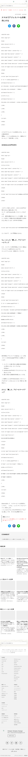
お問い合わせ (11, 735)
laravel (3, 697)
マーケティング (4, 704)
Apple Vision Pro (5, 686)
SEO (2, 708)
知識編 (15, 693)
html (2, 666)
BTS (2, 722)
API (2, 689)
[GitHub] (20, 742)
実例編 (15, 697)
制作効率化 (4, 695)
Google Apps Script (18, 666)
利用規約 (25, 755)
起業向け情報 (16, 721)
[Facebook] (16, 742)
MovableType (16, 677)
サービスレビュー (17, 689)
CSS (2, 662)
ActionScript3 (4, 673)
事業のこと (23, 749)
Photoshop (16, 673)
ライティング (4, 706)
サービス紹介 (11, 749)
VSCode (15, 664)
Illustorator (16, 671)
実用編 (15, 698)
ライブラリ (4, 691)
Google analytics (17, 668)
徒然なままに (16, 719)
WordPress (16, 660)
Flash (15, 680)
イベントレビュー (17, 688)
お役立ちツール (4, 693)
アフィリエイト (17, 717)
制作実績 (17, 749)
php (2, 664)
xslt (2, 669)
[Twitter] (11, 742)
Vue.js (3, 688)
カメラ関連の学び (5, 717)
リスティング (4, 709)
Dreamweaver (17, 669)
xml (2, 668)
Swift (3, 671)
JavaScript (24, 14)
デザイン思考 (16, 686)
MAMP (15, 662)
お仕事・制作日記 (17, 722)
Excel (15, 675)
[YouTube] (7, 742)
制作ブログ (5, 749)
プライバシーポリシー (18, 755)
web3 (15, 715)
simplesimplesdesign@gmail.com (17, 732)
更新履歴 (15, 724)
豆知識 (15, 695)
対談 (15, 691)
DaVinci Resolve (5, 715)
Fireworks (16, 678)
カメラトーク (4, 721)
